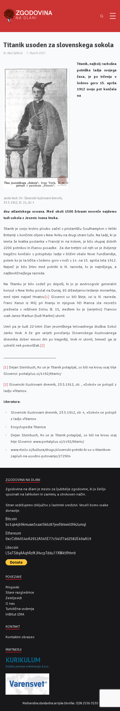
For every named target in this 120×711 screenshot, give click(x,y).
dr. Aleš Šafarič (13, 53)
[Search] (101, 16)
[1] (47, 296)
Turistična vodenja (20, 608)
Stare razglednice (20, 592)
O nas (10, 603)
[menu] (112, 16)
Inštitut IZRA (15, 614)
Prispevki (12, 587)
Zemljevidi (14, 598)
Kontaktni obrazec (20, 637)
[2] (42, 345)
